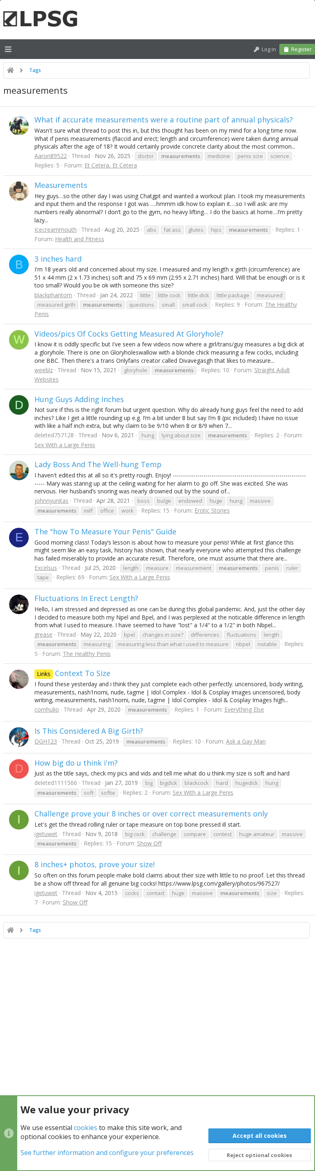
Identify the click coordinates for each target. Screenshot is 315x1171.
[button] (8, 49)
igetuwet (45, 834)
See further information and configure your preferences (107, 1152)
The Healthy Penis (87, 654)
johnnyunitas (51, 500)
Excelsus (45, 568)
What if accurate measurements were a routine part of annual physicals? (163, 119)
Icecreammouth (55, 229)
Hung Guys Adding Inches (79, 399)
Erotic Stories (212, 510)
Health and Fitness (79, 239)
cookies (85, 1127)
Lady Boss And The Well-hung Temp (98, 464)
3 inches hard (58, 259)
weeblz (43, 370)
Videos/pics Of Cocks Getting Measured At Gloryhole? (129, 334)
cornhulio (46, 709)
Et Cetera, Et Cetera (110, 165)
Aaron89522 (50, 156)
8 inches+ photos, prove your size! (94, 864)
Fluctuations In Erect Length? (86, 598)
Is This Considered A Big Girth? (88, 731)
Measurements (60, 185)
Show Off (149, 843)
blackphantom (53, 295)
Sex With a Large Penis (64, 445)
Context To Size (73, 673)
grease (43, 634)
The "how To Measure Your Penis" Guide (105, 531)
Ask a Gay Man (246, 741)
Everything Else (244, 709)
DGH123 (45, 741)
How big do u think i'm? (76, 763)
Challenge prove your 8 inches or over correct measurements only (151, 813)
